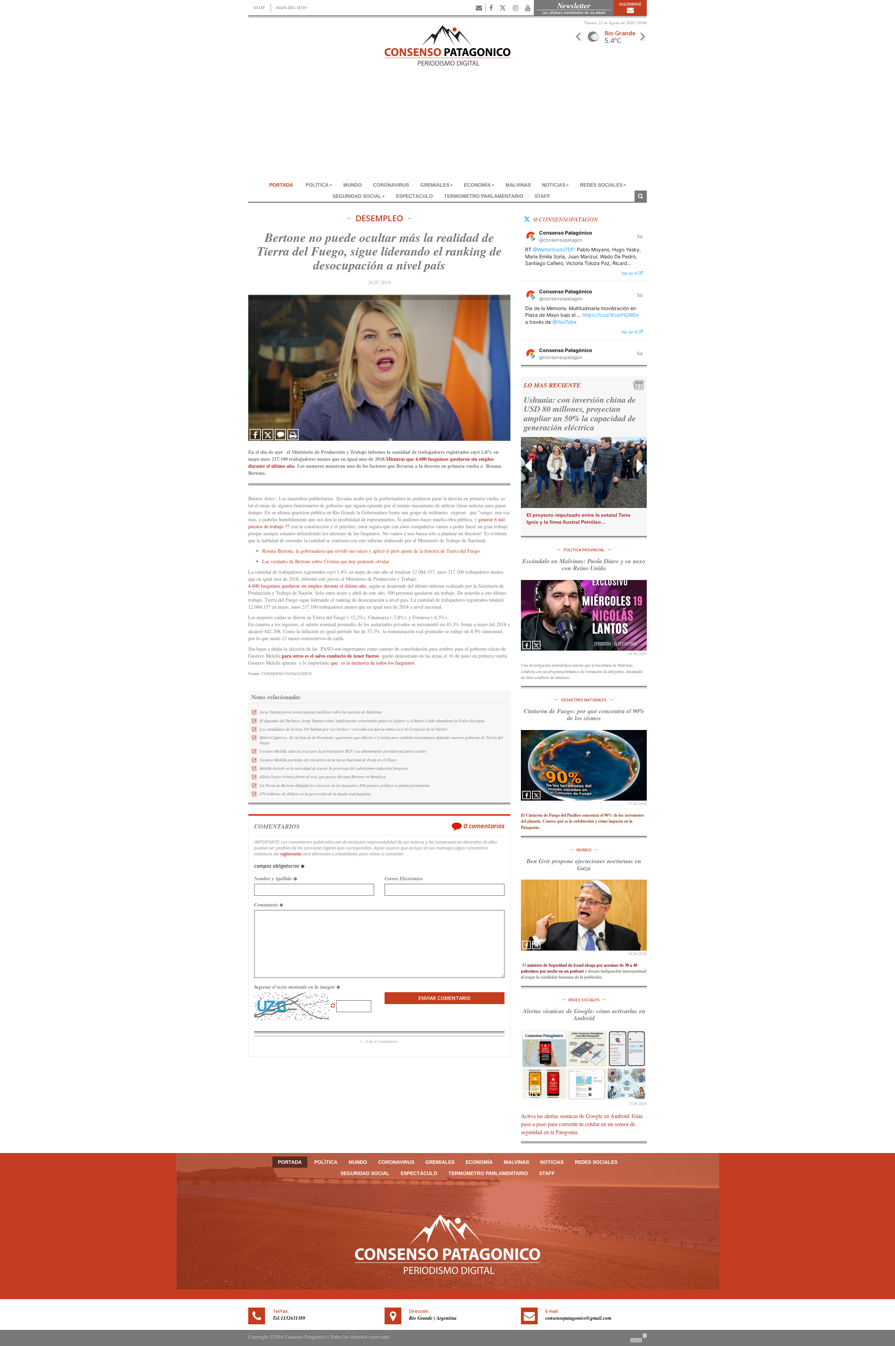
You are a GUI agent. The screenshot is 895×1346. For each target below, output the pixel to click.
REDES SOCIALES (601, 185)
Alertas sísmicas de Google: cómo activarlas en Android (584, 1014)
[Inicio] (447, 44)
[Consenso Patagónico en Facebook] (491, 7)
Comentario (266, 904)
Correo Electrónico (404, 878)
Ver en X (629, 273)
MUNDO (352, 185)
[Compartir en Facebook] (255, 434)
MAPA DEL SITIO (291, 7)
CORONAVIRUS (391, 185)
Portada (281, 185)
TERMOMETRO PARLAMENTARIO (483, 196)
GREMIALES (434, 185)
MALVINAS (518, 185)
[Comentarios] (280, 434)
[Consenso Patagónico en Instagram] (515, 7)
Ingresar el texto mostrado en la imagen (295, 986)
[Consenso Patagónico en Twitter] (502, 7)
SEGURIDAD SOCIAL (356, 196)
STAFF (259, 7)
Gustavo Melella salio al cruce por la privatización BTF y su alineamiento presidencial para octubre (343, 751)
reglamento (291, 854)
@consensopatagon (565, 219)
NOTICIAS (553, 185)
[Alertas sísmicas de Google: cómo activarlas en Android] (584, 1065)
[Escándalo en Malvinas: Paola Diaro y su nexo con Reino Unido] (584, 615)
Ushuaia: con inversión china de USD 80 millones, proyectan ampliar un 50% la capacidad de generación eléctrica (580, 413)
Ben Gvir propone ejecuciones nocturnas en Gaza (584, 864)
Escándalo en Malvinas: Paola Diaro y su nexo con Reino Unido (583, 564)
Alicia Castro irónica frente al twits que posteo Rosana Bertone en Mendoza (322, 776)
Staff (542, 196)
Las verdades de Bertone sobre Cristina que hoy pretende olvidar (325, 561)
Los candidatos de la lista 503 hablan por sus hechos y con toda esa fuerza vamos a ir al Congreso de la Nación (353, 729)
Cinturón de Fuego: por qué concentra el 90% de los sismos (584, 714)
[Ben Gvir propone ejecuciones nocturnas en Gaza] (584, 915)
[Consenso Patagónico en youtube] (528, 7)
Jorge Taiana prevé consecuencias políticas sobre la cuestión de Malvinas (320, 712)
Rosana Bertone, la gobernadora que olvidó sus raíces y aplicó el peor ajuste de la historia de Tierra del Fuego (371, 550)
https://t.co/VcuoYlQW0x (610, 315)
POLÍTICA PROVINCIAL (584, 549)
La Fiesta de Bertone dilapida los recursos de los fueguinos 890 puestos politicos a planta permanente (344, 785)
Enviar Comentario (444, 998)
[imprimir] (293, 434)
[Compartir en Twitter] (267, 434)
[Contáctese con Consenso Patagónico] (479, 7)
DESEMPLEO (379, 218)
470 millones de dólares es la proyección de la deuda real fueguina (315, 793)
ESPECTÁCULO (414, 196)
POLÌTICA (317, 185)
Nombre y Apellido (273, 878)
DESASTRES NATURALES (584, 699)
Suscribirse (630, 4)
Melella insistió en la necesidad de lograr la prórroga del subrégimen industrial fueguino (333, 768)
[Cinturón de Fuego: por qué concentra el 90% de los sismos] (584, 765)
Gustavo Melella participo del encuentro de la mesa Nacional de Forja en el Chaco (328, 760)
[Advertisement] (447, 127)
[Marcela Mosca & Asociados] (638, 1337)
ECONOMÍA (477, 185)
